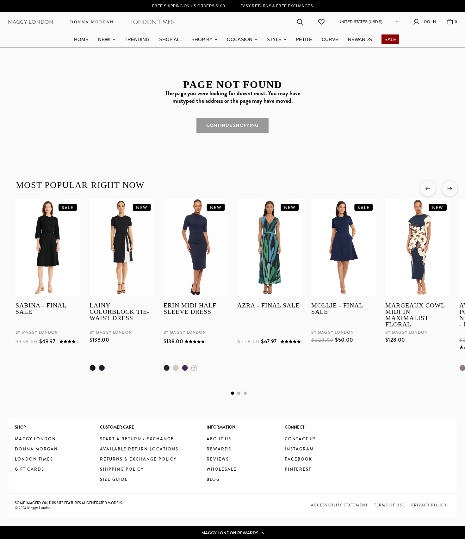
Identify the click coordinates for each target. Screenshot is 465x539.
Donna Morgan (36, 449)
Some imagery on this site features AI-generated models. (69, 502)
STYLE (274, 39)
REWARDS (360, 39)
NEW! (104, 39)
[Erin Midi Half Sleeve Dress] (195, 247)
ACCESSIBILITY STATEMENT (339, 505)
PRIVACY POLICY (429, 505)
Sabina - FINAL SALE (41, 308)
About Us (219, 439)
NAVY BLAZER (101, 368)
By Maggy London (37, 332)
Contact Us (300, 439)
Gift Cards (29, 469)
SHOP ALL (170, 39)
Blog (213, 479)
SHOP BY (202, 39)
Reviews (218, 459)
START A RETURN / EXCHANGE (137, 439)
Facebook (298, 459)
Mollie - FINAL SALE (337, 308)
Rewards (219, 449)
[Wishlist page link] (321, 22)
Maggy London (35, 439)
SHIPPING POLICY (122, 469)
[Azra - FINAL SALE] (269, 247)
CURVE (330, 39)
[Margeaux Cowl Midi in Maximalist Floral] (417, 247)
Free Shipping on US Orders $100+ (189, 6)
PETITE (304, 39)
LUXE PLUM (185, 368)
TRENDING (137, 39)
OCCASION (239, 39)
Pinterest (298, 469)
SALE (390, 39)
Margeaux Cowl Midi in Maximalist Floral (415, 314)
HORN (175, 368)
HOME (81, 39)
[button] (232, 532)
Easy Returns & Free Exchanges (276, 6)
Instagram (299, 449)
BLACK (92, 368)
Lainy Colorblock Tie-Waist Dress (119, 311)
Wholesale (222, 469)
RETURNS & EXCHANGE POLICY (138, 459)
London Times (34, 459)
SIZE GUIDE (114, 479)
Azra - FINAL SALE (268, 305)
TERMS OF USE (389, 505)
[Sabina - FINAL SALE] (48, 247)
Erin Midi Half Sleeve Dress (189, 308)
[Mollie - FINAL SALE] (343, 247)
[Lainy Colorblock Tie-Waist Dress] (121, 247)
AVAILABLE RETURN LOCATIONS (139, 449)
